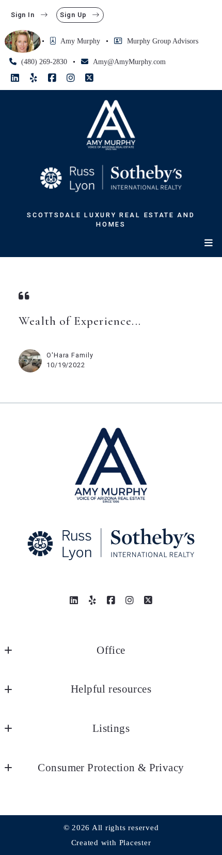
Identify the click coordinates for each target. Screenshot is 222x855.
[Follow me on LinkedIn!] (15, 78)
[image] (30, 360)
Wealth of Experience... (80, 320)
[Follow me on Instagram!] (70, 78)
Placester (135, 842)
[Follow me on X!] (89, 78)
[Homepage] (111, 125)
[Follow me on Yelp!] (33, 78)
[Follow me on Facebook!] (52, 78)
